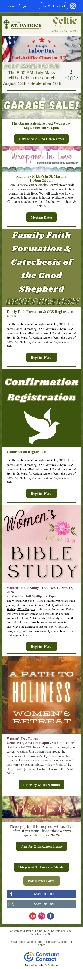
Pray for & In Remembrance (42, 846)
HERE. (55, 835)
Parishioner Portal (41, 880)
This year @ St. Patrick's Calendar (41, 867)
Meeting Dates (41, 217)
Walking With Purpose (21, 609)
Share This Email (44, 893)
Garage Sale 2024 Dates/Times (41, 138)
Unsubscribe (17, 941)
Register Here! (41, 357)
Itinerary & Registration (41, 784)
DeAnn (52, 769)
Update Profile (35, 941)
